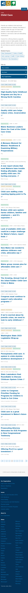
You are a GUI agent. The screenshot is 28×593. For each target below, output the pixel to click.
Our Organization (5, 515)
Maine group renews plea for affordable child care (14, 265)
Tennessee (18, 562)
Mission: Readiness (6, 86)
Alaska (2, 527)
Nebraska (18, 526)
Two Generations (13, 59)
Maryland (3, 572)
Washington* (19, 576)
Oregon (17, 550)
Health (12, 56)
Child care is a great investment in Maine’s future (13, 412)
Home (2, 12)
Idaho (2, 553)
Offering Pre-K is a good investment (12, 450)
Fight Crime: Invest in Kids (8, 84)
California (3, 534)
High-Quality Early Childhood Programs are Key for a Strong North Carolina (14, 94)
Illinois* (3, 555)
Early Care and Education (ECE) (9, 495)
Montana (18, 524)
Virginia (17, 574)
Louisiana (3, 567)
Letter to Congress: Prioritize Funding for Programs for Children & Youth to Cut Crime (12, 394)
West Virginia (19, 579)
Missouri (18, 521)
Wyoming (18, 583)
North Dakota (19, 543)
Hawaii (2, 550)
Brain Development (6, 53)
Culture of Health (17, 53)
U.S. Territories (19, 567)
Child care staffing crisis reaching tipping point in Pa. (13, 192)
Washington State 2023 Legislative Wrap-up (11, 336)
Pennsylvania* (19, 552)
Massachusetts (5, 574)
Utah (17, 569)
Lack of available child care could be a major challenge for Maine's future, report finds (13, 233)
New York (18, 538)
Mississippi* (4, 582)
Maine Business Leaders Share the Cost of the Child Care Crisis (13, 129)
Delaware (3, 541)
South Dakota (19, 559)
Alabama (3, 524)
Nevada (17, 528)
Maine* (2, 570)
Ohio (17, 545)
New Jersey (19, 533)
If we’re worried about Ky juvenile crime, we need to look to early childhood (13, 317)
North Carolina (19, 540)
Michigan (3, 577)
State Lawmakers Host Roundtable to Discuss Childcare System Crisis (12, 377)
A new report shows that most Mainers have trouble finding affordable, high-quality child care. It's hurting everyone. (13, 171)
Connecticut (4, 538)
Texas (17, 564)
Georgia (3, 548)
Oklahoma (18, 547)
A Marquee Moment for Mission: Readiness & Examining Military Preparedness (11, 147)
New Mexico (19, 535)
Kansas (3, 562)
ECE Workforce (5, 497)
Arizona (3, 529)
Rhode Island (19, 555)
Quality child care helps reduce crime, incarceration (13, 111)
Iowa (2, 560)
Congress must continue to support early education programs (13, 299)
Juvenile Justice (5, 509)
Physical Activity (5, 504)
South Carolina (19, 557)
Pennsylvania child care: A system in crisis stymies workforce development (12, 356)
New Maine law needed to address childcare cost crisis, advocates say (12, 250)
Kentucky (3, 565)
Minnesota (3, 579)
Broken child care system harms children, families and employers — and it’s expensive (13, 214)
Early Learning (5, 56)
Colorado (3, 536)
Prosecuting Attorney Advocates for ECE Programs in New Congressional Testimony (14, 432)
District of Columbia (6, 543)
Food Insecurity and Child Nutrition (10, 502)
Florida (3, 546)
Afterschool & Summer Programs (9, 506)
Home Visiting (20, 56)
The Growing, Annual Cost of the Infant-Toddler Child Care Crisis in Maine (14, 280)
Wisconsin (18, 581)
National (3, 522)
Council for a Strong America (8, 4)
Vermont (18, 571)
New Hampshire (20, 531)
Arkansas (3, 531)
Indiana (3, 558)
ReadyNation (16, 86)
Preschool (4, 59)
